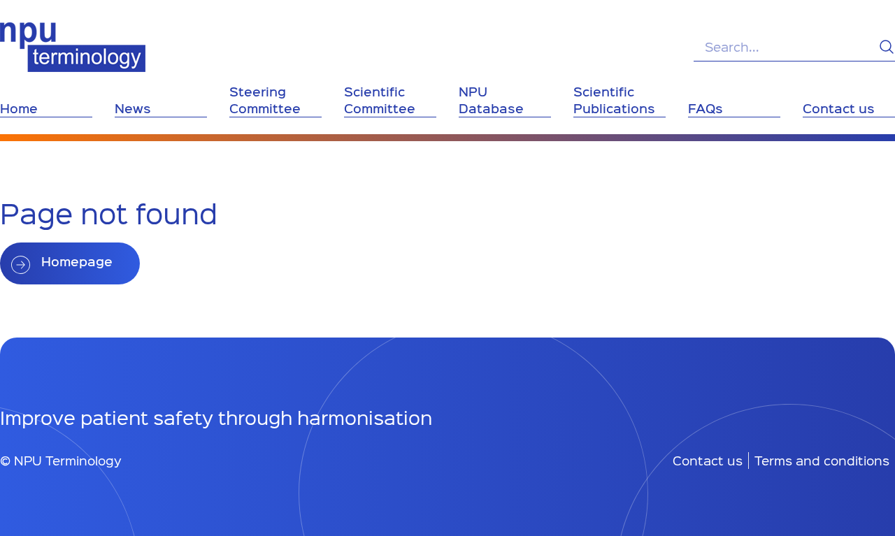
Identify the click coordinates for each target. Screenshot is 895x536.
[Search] (886, 46)
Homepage (77, 261)
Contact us (708, 460)
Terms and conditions (821, 460)
